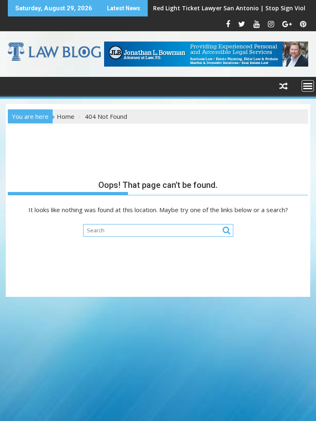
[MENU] (308, 86)
